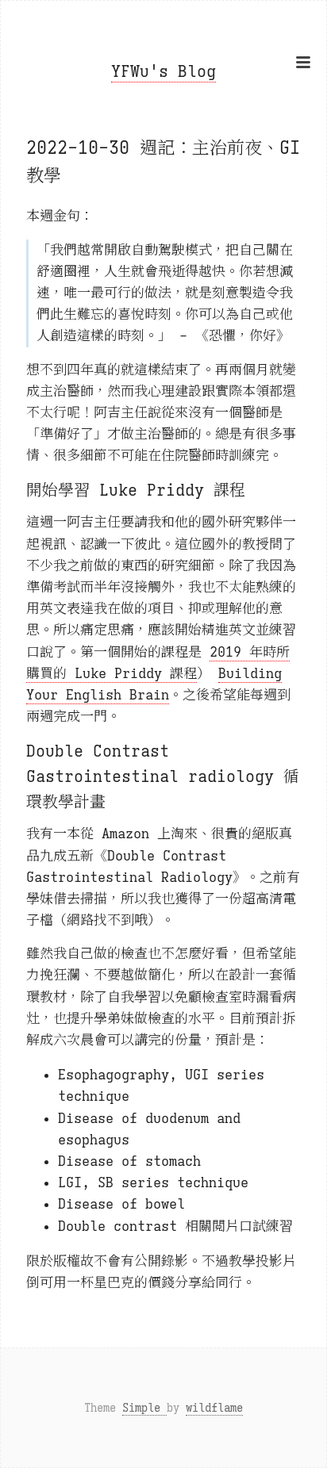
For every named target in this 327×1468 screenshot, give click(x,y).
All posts (164, 136)
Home (163, 116)
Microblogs (163, 216)
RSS (164, 176)
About (164, 156)
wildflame (214, 1408)
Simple (144, 1408)
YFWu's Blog (163, 72)
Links (164, 196)
